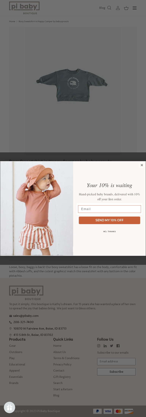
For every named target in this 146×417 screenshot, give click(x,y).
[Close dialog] (142, 165)
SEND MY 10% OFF (109, 220)
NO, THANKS (109, 231)
